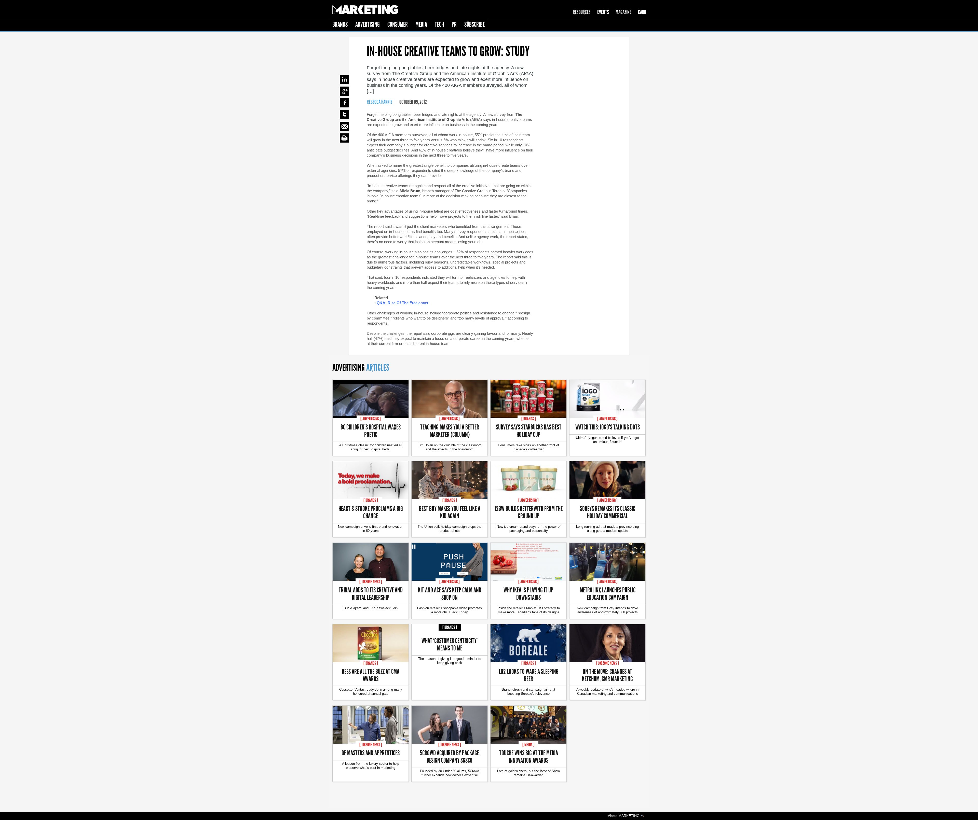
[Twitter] (344, 114)
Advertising (367, 24)
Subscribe (474, 24)
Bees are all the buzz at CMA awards (370, 675)
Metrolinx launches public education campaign (607, 593)
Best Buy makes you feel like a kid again (449, 512)
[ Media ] (528, 744)
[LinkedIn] (344, 79)
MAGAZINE (623, 12)
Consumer (397, 24)
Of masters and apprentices (371, 753)
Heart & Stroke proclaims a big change (370, 512)
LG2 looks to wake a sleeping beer (529, 675)
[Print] (344, 138)
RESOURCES (582, 12)
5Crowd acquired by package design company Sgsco (449, 756)
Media (421, 24)
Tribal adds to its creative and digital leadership (371, 593)
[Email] (344, 126)
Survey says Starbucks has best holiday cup (528, 430)
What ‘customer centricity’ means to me (450, 644)
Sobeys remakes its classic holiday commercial (607, 512)
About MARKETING (624, 815)
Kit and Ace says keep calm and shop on (449, 593)
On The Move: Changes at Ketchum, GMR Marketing (607, 675)
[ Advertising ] (370, 419)
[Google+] (344, 91)
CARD (642, 12)
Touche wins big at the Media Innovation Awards (528, 756)
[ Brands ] (528, 419)
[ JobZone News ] (370, 582)
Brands (340, 24)
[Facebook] (344, 102)
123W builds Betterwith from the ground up (529, 512)
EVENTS (603, 12)
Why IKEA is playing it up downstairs (528, 593)
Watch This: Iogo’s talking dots (607, 427)
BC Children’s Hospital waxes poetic (371, 430)
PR (454, 24)
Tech (439, 24)
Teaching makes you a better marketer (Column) (449, 430)
